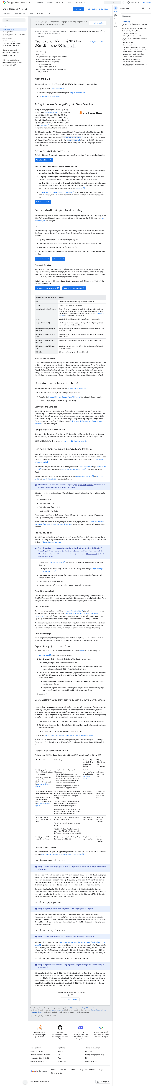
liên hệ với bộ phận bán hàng (74, 441)
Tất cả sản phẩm (56, 1073)
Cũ (49, 13)
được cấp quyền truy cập (52, 542)
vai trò (82, 651)
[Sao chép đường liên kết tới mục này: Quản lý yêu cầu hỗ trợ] (58, 591)
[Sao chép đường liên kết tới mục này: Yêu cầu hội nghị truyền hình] (63, 902)
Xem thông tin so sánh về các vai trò (60, 524)
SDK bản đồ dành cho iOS (38, 1061)
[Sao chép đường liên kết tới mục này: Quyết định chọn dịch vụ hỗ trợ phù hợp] (81, 383)
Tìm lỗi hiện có (41, 259)
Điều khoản (34, 1081)
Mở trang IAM (44, 655)
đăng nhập (43, 125)
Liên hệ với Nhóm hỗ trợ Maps (49, 96)
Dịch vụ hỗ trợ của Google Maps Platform (63, 397)
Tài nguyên (40, 13)
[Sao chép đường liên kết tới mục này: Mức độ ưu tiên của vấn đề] (57, 358)
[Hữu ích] (101, 31)
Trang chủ (38, 31)
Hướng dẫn (6, 13)
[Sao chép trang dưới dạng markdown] (72, 46)
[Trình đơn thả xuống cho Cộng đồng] (84, 2)
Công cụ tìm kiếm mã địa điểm (40, 1058)
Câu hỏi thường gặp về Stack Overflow (57, 192)
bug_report (143, 8)
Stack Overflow (56, 89)
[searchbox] (14, 20)
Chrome (63, 1070)
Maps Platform (22, 2)
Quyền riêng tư (44, 1081)
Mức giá (49, 2)
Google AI (102, 1070)
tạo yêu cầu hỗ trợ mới (83, 476)
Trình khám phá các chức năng (40, 1055)
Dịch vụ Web (62, 1061)
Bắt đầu (78, 9)
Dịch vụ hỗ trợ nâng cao (85, 485)
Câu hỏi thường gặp (36, 1051)
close (149, 8)
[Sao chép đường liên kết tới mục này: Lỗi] (39, 226)
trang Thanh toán (81, 551)
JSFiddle (79, 188)
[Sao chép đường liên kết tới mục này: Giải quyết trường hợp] (53, 634)
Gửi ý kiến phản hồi (96, 42)
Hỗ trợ (87, 1058)
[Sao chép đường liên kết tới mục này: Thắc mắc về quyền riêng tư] (58, 847)
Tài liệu (58, 2)
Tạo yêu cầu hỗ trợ (56, 562)
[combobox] (114, 2)
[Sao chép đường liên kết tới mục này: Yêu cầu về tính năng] (53, 265)
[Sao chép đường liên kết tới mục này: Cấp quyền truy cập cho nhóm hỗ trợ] (72, 646)
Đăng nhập (147, 2)
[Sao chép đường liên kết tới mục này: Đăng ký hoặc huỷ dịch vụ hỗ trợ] (67, 430)
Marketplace (90, 554)
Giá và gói (88, 1051)
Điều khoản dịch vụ (91, 1061)
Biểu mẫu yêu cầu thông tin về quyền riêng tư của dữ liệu (61, 855)
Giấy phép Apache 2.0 (56, 1010)
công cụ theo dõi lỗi (77, 93)
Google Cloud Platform (87, 1070)
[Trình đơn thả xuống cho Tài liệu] (63, 2)
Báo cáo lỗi (57, 259)
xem (97, 476)
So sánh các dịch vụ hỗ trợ (76, 388)
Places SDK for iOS (18, 9)
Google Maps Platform (59, 31)
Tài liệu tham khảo (20, 13)
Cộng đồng (78, 2)
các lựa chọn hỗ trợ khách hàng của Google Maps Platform (57, 487)
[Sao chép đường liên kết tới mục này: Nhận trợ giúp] (52, 79)
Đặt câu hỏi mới (41, 202)
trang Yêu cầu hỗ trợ (74, 611)
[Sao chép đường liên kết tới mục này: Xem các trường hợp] (52, 606)
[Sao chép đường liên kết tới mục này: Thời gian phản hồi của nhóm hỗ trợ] (70, 751)
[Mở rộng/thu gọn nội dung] (47, 52)
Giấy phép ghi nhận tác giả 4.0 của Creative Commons (86, 1008)
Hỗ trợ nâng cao (87, 908)
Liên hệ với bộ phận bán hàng (98, 9)
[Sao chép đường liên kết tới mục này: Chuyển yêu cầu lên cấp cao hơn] (67, 860)
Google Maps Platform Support (72, 469)
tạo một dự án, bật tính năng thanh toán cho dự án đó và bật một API (69, 736)
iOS (4, 9)
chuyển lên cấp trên (50, 479)
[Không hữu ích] (104, 31)
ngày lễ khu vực (86, 777)
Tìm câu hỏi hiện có (42, 160)
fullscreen (146, 8)
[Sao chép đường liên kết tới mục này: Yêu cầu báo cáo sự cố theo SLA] (67, 930)
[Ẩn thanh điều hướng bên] (25, 1082)
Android (60, 1051)
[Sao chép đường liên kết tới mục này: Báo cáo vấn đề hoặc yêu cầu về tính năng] (84, 210)
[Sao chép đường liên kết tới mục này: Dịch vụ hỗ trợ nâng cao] (59, 407)
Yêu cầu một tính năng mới (73, 288)
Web (59, 1058)
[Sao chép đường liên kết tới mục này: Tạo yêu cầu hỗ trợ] (54, 533)
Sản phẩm (40, 2)
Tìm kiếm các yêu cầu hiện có (46, 288)
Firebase (73, 1070)
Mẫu (31, 13)
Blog (69, 2)
